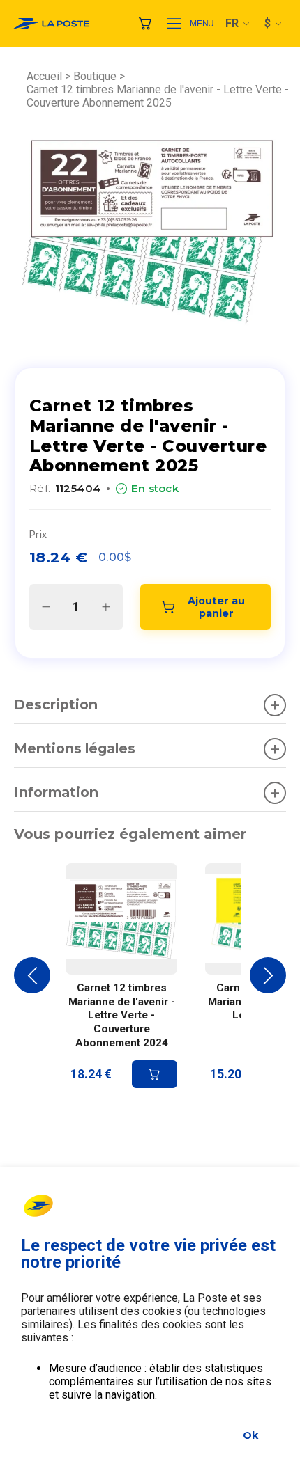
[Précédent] (32, 975)
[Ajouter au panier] (154, 1074)
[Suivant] (268, 975)
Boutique (95, 76)
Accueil (44, 76)
